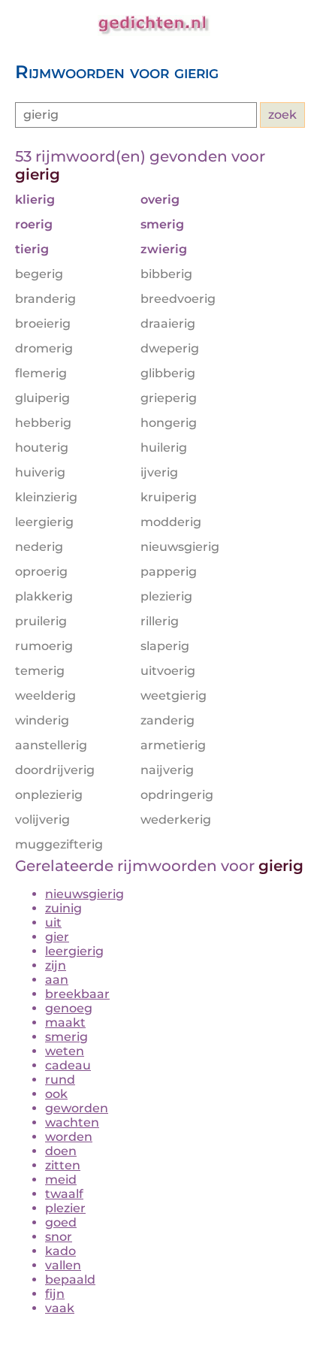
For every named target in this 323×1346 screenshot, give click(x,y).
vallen (63, 1265)
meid (61, 1179)
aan (56, 979)
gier (57, 937)
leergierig (74, 951)
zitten (62, 1165)
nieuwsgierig (84, 894)
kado (60, 1251)
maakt (65, 1022)
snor (58, 1237)
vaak (59, 1308)
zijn (55, 965)
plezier (65, 1208)
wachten (72, 1122)
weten (64, 1051)
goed (61, 1222)
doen (61, 1151)
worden (68, 1137)
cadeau (68, 1065)
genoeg (68, 1008)
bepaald (70, 1279)
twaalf (64, 1194)
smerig (66, 1037)
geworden (76, 1108)
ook (56, 1094)
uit (53, 922)
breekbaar (77, 994)
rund (60, 1079)
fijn (55, 1294)
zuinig (63, 908)
